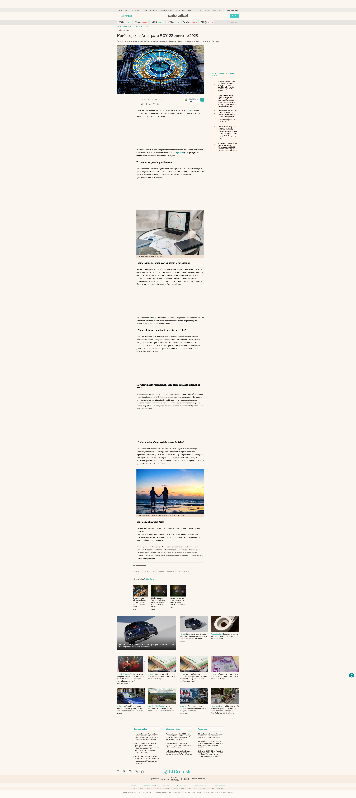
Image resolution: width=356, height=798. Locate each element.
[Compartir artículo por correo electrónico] (154, 104)
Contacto (133, 785)
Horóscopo (144, 26)
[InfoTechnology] (198, 779)
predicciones (170, 571)
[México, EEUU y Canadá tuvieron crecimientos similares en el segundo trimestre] (194, 696)
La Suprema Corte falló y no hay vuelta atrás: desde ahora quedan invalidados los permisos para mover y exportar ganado (227, 86)
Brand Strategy (218, 10)
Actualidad (136, 10)
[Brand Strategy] (175, 779)
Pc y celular (180, 10)
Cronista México (122, 26)
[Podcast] (185, 779)
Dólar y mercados (167, 10)
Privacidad (192, 788)
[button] (351, 675)
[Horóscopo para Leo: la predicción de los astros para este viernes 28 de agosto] (178, 591)
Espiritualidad (134, 26)
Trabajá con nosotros (219, 785)
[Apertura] (154, 779)
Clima (207, 10)
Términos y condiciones (179, 788)
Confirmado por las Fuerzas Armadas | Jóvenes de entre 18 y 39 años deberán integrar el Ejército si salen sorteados (227, 147)
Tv (201, 10)
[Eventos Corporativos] (164, 779)
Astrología (161, 571)
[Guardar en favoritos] (202, 100)
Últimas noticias (122, 10)
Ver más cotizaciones (232, 22)
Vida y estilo (192, 10)
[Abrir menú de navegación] (118, 16)
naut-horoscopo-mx (183, 571)
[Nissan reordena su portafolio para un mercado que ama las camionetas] (162, 696)
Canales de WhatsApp (149, 785)
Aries (152, 571)
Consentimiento (202, 788)
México (146, 571)
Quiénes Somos (181, 785)
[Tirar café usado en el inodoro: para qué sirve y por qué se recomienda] (225, 624)
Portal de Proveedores (199, 785)
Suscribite (166, 785)
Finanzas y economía (150, 10)
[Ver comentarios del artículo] (158, 104)
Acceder (234, 16)
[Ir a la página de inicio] (126, 16)
